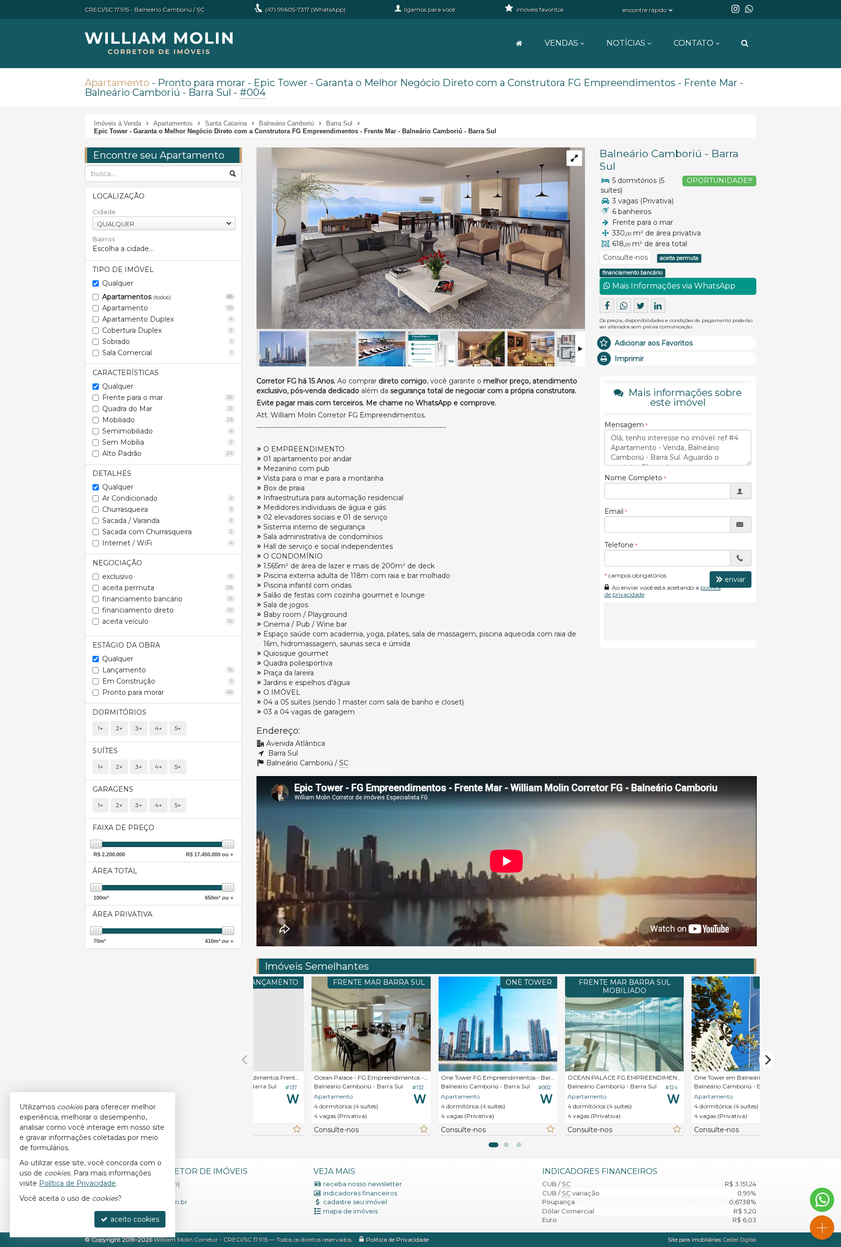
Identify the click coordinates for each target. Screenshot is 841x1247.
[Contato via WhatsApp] (822, 1200)
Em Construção (167, 681)
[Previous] (246, 1059)
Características (125, 372)
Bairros (103, 239)
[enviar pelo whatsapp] (624, 305)
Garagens (112, 789)
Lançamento (167, 670)
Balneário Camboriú (651, 153)
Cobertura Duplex (167, 330)
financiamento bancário (167, 599)
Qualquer (117, 283)
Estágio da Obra (126, 645)
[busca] (745, 43)
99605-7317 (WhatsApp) (305, 9)
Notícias (625, 43)
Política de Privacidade (397, 1239)
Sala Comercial (167, 352)
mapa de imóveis (350, 1211)
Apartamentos (167, 296)
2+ (119, 728)
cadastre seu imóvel (355, 1202)
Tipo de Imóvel (123, 269)
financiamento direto (167, 610)
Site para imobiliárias (694, 1239)
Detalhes (111, 473)
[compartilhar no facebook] (607, 305)
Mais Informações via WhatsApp (672, 285)
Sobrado (167, 341)
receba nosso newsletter (362, 1184)
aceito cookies (134, 1219)
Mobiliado (167, 420)
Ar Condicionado (167, 498)
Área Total (114, 871)
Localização (118, 196)
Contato (693, 43)
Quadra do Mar (167, 408)
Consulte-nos (625, 257)
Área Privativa (122, 914)
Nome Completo (633, 477)
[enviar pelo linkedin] (658, 305)
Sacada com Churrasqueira (167, 531)
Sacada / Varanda (167, 520)
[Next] (767, 1059)
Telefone (619, 545)
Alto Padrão (167, 453)
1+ (100, 728)
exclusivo (167, 576)
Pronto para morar (167, 692)
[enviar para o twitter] (641, 305)
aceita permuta (167, 587)
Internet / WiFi (167, 543)
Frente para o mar (167, 397)
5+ (178, 728)
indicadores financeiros (360, 1193)
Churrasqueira (167, 509)
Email (613, 511)
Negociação (117, 563)
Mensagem (624, 424)
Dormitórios (119, 712)
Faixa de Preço (123, 827)
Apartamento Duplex (167, 319)
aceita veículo (167, 621)
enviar (735, 579)
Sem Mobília (167, 442)
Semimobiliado (167, 431)
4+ (158, 728)
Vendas (561, 43)
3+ (138, 728)
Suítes (105, 750)
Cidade (104, 212)
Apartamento (117, 83)
